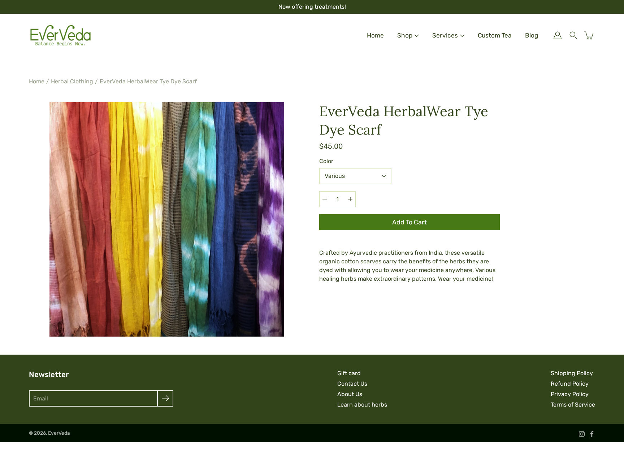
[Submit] (165, 398)
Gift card (349, 373)
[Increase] (350, 199)
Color (326, 161)
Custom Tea (495, 35)
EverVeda (59, 433)
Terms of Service (573, 404)
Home (375, 35)
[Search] (573, 35)
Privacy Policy (570, 394)
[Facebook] (592, 434)
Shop (404, 35)
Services (445, 35)
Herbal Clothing (72, 81)
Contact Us (352, 383)
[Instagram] (581, 434)
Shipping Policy (572, 373)
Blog (531, 35)
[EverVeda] (60, 35)
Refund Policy (570, 383)
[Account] (557, 35)
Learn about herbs (362, 404)
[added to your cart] (589, 35)
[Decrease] (324, 199)
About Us (349, 394)
